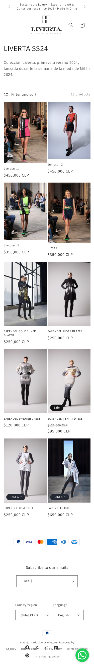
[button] (10, 25)
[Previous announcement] (9, 6)
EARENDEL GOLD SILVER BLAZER (20, 333)
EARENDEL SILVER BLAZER (65, 331)
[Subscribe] (71, 581)
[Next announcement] (84, 6)
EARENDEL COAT (59, 508)
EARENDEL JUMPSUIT (18, 508)
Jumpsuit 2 (55, 164)
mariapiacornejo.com (44, 642)
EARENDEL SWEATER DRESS (22, 418)
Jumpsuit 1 (11, 168)
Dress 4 (52, 248)
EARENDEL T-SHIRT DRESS (65, 418)
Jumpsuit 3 (11, 245)
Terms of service (77, 648)
